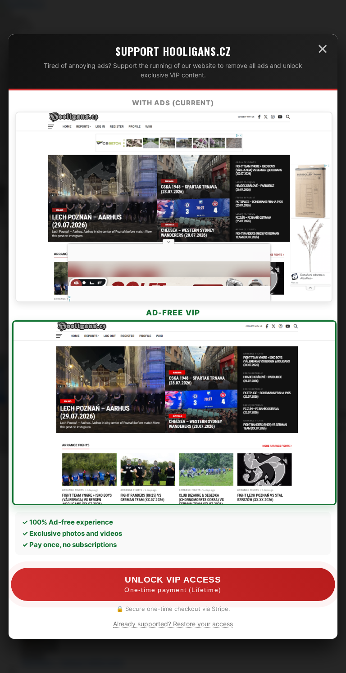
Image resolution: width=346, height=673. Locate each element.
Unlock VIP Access (173, 584)
